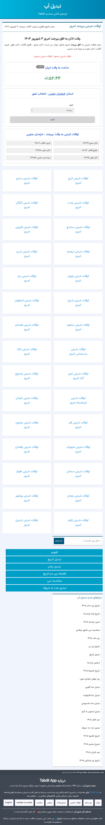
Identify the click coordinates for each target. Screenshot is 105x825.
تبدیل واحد (61, 802)
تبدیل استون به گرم (91, 711)
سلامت (40, 802)
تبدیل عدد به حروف (54, 588)
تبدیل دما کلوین (92, 687)
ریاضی (49, 802)
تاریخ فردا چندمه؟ (91, 614)
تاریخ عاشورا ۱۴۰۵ (92, 736)
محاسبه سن (54, 581)
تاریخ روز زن (94, 646)
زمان (98, 802)
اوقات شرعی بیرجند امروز (85, 26)
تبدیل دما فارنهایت (91, 695)
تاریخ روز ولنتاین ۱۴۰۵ (89, 760)
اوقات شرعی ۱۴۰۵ (81, 772)
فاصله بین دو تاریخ (54, 573)
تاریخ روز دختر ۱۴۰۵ (91, 605)
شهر (71, 105)
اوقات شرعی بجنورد (43, 56)
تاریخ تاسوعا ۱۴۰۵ (91, 671)
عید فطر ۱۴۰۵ (93, 720)
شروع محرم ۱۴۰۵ (92, 744)
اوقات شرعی (75, 802)
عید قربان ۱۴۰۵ (93, 752)
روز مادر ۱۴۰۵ (94, 638)
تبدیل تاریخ (54, 559)
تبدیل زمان (54, 566)
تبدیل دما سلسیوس (90, 703)
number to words (24, 802)
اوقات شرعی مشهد (62, 56)
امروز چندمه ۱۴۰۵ (91, 622)
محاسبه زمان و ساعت (93, 772)
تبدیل (52, 6)
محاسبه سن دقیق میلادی (88, 630)
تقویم (54, 552)
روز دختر (88, 802)
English (8, 802)
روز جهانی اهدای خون (90, 679)
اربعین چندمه (93, 663)
